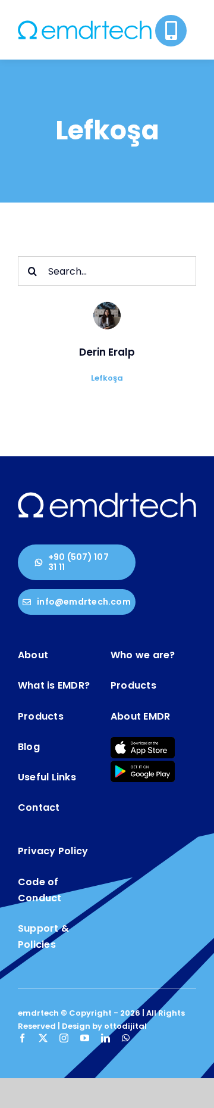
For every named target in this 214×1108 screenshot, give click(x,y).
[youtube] (84, 1038)
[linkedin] (105, 1038)
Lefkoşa (107, 378)
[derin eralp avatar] (107, 302)
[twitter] (43, 1038)
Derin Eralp (107, 352)
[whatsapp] (126, 1038)
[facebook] (22, 1038)
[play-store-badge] (143, 765)
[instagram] (63, 1038)
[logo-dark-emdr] (85, 25)
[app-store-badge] (143, 741)
